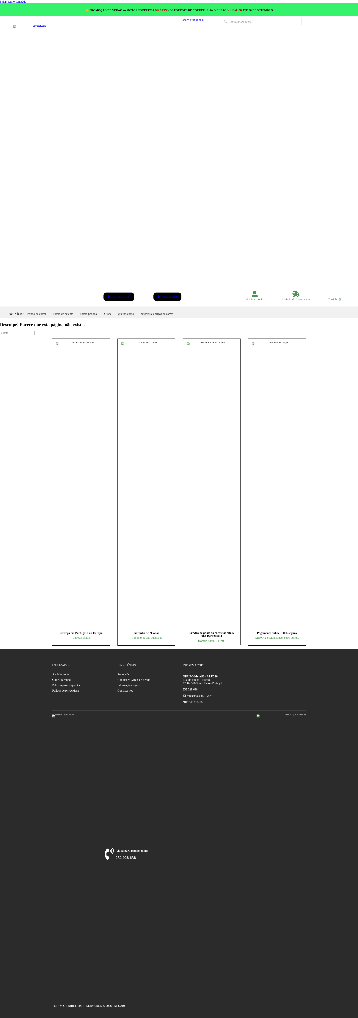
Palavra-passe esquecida (66, 685)
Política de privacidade (65, 690)
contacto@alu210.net (198, 695)
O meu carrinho (61, 679)
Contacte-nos (125, 690)
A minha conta (60, 674)
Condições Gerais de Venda (133, 679)
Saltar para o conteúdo (13, 1)
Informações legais (128, 685)
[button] (192, 20)
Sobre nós (123, 674)
